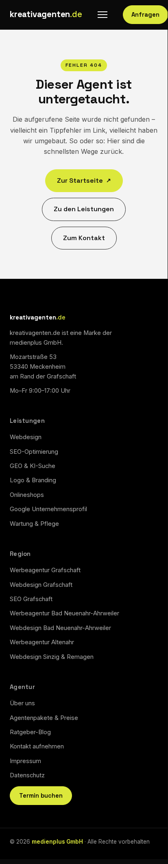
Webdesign (25, 437)
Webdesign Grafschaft (41, 584)
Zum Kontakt (84, 238)
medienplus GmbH (57, 841)
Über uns (22, 703)
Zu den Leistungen (84, 209)
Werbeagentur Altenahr (42, 642)
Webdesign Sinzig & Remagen (52, 657)
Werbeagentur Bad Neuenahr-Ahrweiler (64, 613)
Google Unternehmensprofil (48, 509)
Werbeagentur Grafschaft (45, 570)
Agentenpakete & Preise (44, 718)
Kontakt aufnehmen (37, 746)
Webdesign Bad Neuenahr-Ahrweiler (60, 628)
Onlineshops (27, 495)
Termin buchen (41, 795)
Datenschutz (27, 775)
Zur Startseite (84, 180)
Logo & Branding (33, 480)
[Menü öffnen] (102, 14)
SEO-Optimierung (34, 451)
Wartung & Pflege (34, 523)
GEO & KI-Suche (32, 466)
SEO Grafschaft (31, 599)
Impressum (25, 761)
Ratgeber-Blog (30, 732)
